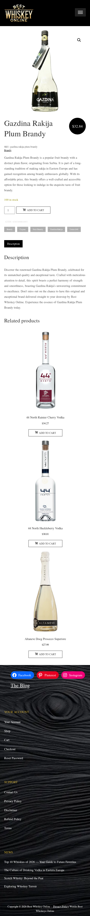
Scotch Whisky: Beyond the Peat (23, 878)
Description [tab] (13, 244)
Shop (7, 731)
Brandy (8, 150)
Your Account (12, 722)
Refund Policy (12, 819)
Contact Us (11, 792)
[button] (79, 40)
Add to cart (35, 210)
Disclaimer (10, 810)
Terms (8, 828)
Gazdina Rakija (56, 229)
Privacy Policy (13, 801)
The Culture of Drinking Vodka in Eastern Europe (34, 870)
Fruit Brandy (38, 229)
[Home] (19, 13)
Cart (6, 740)
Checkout (9, 749)
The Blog (20, 685)
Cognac (23, 229)
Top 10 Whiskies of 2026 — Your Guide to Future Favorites (40, 862)
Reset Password (13, 758)
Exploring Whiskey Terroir (20, 886)
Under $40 (74, 229)
